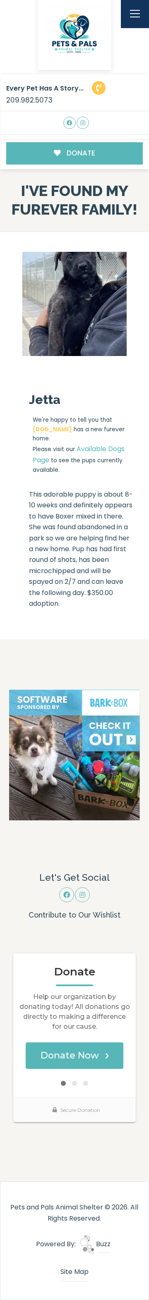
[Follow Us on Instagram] (83, 123)
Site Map (74, 1271)
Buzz (102, 1244)
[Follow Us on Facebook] (69, 123)
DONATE (80, 153)
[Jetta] (74, 304)
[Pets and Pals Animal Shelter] (74, 33)
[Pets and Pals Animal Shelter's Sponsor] (74, 754)
